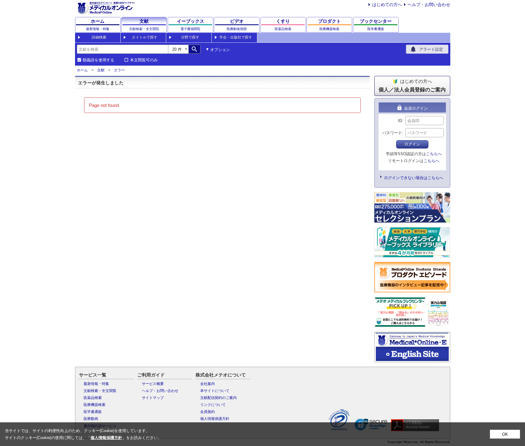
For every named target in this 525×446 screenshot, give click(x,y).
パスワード (392, 133)
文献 (101, 70)
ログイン (412, 144)
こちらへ (434, 154)
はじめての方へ (387, 4)
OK (505, 434)
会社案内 (207, 384)
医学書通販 (93, 412)
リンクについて (213, 405)
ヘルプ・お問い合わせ (429, 4)
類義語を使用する (98, 60)
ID (400, 120)
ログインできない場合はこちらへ (413, 177)
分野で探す (190, 37)
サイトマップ (153, 398)
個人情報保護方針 (214, 419)
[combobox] (122, 49)
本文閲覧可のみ (144, 60)
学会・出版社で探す (235, 37)
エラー (119, 70)
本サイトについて (214, 391)
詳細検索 (99, 37)
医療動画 (91, 419)
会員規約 (207, 412)
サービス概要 (153, 384)
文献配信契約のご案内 (218, 398)
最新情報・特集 (96, 384)
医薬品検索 (93, 398)
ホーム (82, 70)
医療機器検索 (94, 405)
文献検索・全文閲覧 (100, 391)
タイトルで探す (144, 37)
